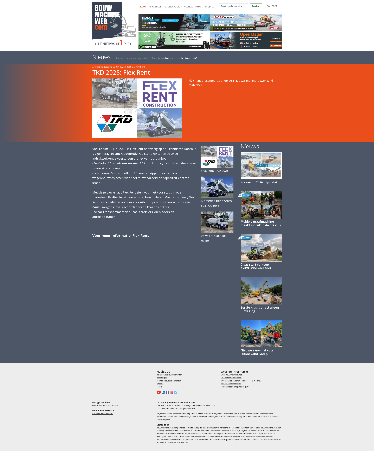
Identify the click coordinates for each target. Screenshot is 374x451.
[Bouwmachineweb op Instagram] (172, 392)
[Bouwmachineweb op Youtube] (159, 392)
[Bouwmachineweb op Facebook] (168, 392)
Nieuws (142, 6)
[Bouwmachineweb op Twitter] (176, 392)
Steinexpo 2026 (173, 6)
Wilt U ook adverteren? (231, 383)
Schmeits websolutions (102, 413)
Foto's (199, 6)
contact (272, 6)
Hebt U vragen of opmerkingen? (235, 386)
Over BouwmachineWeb (231, 374)
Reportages (156, 6)
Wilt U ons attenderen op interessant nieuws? (241, 380)
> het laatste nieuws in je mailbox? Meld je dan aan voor (155, 58)
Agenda (188, 6)
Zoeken (256, 6)
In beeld (209, 6)
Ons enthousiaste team (231, 377)
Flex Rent (140, 235)
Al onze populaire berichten (169, 380)
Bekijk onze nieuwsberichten (169, 374)
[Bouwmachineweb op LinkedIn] (164, 392)
